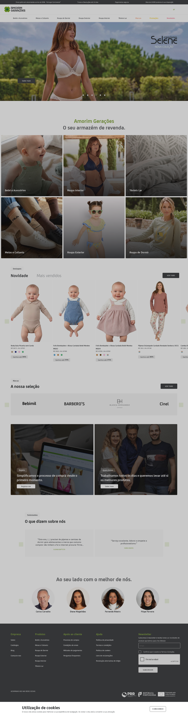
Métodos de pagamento (72, 650)
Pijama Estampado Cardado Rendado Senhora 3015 (158, 345)
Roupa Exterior (84, 18)
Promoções (154, 18)
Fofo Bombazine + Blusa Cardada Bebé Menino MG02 (71, 347)
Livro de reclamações (104, 655)
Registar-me (26, 486)
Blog (12, 650)
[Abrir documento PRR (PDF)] (148, 694)
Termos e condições (103, 645)
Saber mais (26, 80)
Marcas (138, 18)
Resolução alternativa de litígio (108, 660)
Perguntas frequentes (71, 655)
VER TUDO (171, 275)
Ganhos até (19, 357)
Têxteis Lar (122, 18)
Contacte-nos (16, 655)
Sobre (13, 640)
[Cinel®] (87, 404)
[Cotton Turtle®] (132, 404)
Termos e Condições (167, 652)
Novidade (19, 275)
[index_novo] (14, 9)
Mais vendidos (49, 275)
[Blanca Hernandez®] (42, 404)
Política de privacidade (105, 640)
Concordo (157, 709)
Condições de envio (70, 645)
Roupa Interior (104, 18)
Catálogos (15, 645)
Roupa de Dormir (63, 18)
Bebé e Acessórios (20, 18)
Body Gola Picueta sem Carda (22, 345)
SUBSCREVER (148, 669)
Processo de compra (71, 640)
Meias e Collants (42, 18)
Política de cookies (103, 650)
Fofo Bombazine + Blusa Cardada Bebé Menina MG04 (114, 347)
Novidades (171, 18)
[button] (83, 95)
